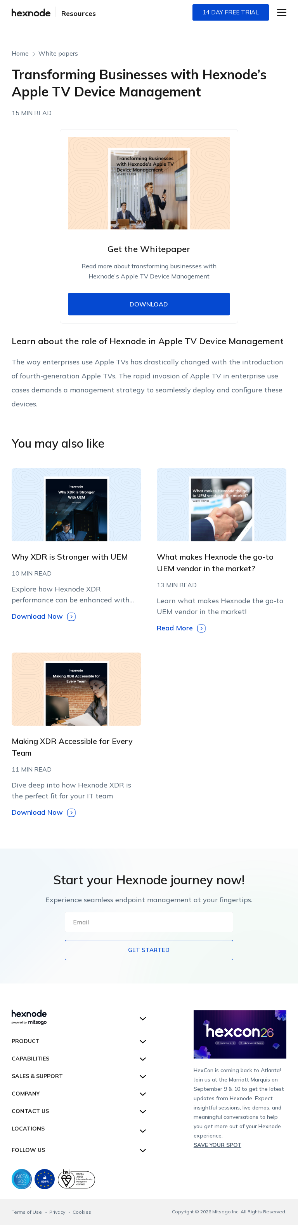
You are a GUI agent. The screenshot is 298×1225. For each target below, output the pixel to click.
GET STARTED (149, 950)
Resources (78, 13)
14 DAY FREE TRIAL (231, 12)
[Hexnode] (31, 13)
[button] (281, 12)
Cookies (82, 1212)
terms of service (148, 427)
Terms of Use (27, 1212)
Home (20, 53)
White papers (58, 53)
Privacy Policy (192, 427)
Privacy (57, 1212)
